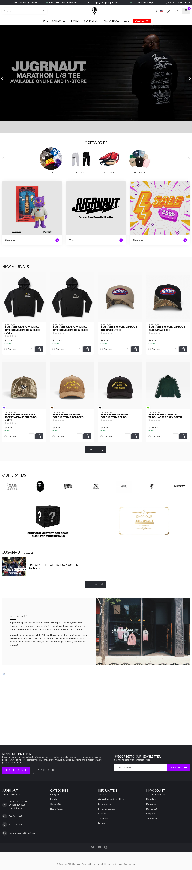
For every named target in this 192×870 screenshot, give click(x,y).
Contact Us (91, 20)
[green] (148, 408)
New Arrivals (111, 20)
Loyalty (167, 2)
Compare (12, 349)
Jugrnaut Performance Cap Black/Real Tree (166, 328)
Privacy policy (104, 804)
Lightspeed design (112, 864)
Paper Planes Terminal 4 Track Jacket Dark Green (165, 416)
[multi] (4, 408)
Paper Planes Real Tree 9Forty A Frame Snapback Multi (21, 417)
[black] (100, 408)
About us (102, 794)
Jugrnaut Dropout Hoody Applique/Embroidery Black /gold (22, 330)
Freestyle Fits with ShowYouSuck (53, 565)
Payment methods (106, 808)
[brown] (52, 408)
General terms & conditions (111, 799)
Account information (156, 794)
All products (152, 818)
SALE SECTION (142, 20)
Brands (75, 20)
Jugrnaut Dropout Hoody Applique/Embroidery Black (70, 328)
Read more (34, 568)
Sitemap (102, 813)
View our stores (46, 770)
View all (94, 449)
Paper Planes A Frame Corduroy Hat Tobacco (68, 416)
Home (44, 20)
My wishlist (151, 808)
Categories (58, 20)
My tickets (151, 804)
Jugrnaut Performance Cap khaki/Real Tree (118, 328)
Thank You (103, 818)
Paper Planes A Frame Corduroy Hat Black (114, 416)
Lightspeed (98, 864)
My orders (151, 799)
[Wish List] (176, 11)
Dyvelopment (129, 864)
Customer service (181, 2)
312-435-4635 (15, 816)
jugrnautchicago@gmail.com (22, 833)
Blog (126, 20)
